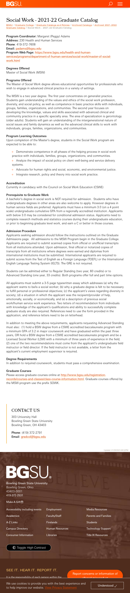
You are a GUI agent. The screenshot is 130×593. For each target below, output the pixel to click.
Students (91, 522)
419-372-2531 (14, 495)
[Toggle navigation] (120, 4)
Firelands (51, 522)
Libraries (51, 535)
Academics (12, 515)
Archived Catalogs (82, 25)
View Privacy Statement (61, 587)
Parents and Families (98, 515)
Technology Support (98, 528)
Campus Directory (17, 528)
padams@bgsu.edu (28, 48)
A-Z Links (12, 522)
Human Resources (57, 528)
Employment (53, 509)
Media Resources (96, 509)
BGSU (9, 25)
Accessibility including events (23, 509)
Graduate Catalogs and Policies (53, 25)
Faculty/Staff (53, 515)
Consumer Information (19, 535)
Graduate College (24, 25)
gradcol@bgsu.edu (33, 436)
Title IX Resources (97, 535)
